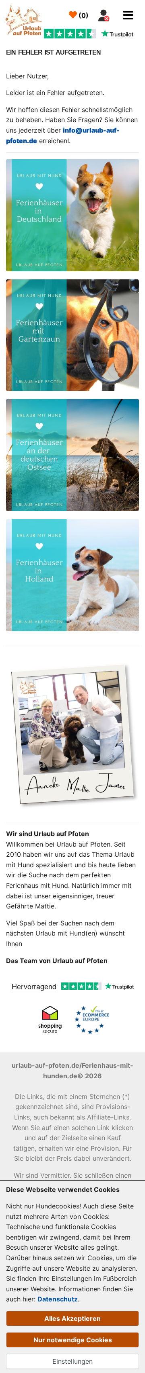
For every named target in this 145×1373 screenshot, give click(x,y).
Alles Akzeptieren (72, 1318)
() (83, 15)
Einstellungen (72, 1361)
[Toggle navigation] (128, 15)
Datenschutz (57, 1299)
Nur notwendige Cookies (72, 1340)
